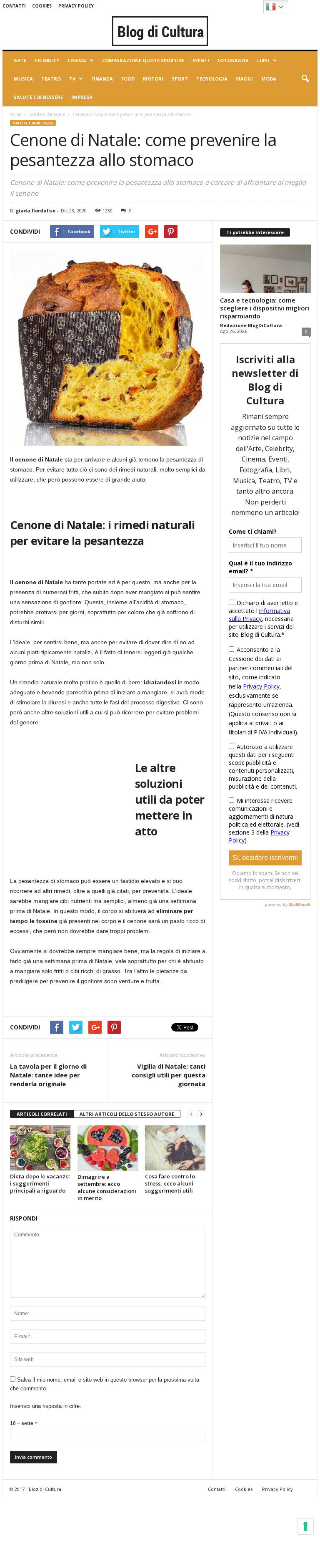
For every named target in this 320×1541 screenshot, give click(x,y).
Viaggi (244, 79)
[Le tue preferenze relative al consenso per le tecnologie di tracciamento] (305, 1526)
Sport (180, 79)
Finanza (102, 79)
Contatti (13, 6)
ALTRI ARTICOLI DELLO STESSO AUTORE (127, 1114)
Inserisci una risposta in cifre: (45, 1406)
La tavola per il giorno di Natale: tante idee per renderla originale (48, 1075)
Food (128, 79)
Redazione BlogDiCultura (251, 325)
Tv (72, 79)
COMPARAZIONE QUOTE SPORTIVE (143, 60)
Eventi (200, 60)
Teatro (51, 79)
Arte (20, 60)
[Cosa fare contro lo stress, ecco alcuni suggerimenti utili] (175, 1147)
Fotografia (233, 60)
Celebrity (47, 60)
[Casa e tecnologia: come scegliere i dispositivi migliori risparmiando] (265, 269)
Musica (23, 79)
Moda (268, 79)
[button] (305, 79)
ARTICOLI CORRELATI (42, 1114)
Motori (153, 79)
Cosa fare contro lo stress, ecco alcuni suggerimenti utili (170, 1183)
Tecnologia (212, 79)
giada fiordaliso (35, 210)
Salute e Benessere (38, 97)
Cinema (77, 60)
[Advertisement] (72, 789)
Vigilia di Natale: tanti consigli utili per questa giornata (168, 1075)
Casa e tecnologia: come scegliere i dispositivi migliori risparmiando (264, 308)
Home (15, 114)
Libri (263, 60)
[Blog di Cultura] (160, 31)
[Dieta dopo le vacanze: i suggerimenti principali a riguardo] (40, 1147)
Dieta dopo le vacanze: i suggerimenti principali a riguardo (40, 1183)
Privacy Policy (76, 6)
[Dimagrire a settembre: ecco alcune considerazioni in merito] (108, 1148)
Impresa (81, 97)
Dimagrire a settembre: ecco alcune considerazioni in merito (107, 1187)
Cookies (42, 6)
